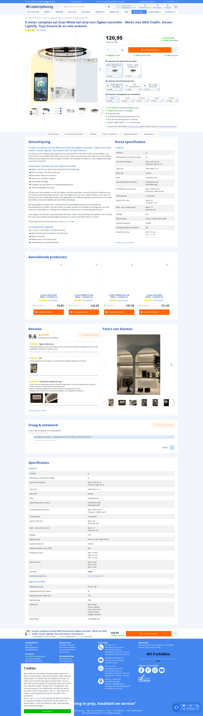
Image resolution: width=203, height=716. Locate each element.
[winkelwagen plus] (122, 50)
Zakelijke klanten (31, 650)
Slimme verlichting (49, 18)
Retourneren (64, 652)
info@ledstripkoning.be (114, 658)
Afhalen (73, 647)
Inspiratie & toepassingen (35, 656)
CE (89, 576)
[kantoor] (101, 681)
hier (55, 691)
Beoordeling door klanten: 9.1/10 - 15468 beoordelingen (101, 713)
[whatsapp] (165, 1)
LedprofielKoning (66, 663)
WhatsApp (190, 709)
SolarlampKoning (66, 661)
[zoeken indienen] (109, 6)
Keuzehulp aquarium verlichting (38, 663)
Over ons (28, 645)
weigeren (37, 698)
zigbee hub (66, 221)
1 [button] (172, 447)
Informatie (29, 654)
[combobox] (84, 6)
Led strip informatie (33, 658)
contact (127, 122)
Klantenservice (145, 7)
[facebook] (141, 670)
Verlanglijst (157, 7)
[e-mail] (101, 660)
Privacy (108, 711)
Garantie (62, 650)
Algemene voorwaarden (95, 711)
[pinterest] (148, 670)
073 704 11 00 (110, 666)
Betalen (72, 645)
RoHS (101, 576)
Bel (197, 709)
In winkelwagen (152, 50)
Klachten (71, 650)
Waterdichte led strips (34, 661)
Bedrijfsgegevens (32, 647)
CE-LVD (93, 576)
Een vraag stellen (165, 425)
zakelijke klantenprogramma (167, 126)
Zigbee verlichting (64, 18)
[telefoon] (101, 647)
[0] (175, 6)
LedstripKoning (31, 642)
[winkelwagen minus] (108, 50)
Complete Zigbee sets (80, 18)
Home (27, 18)
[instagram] (155, 670)
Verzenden (63, 647)
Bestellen (62, 645)
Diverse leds (36, 18)
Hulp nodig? (103, 642)
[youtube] (162, 670)
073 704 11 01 (110, 645)
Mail (183, 709)
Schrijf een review (91, 335)
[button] (99, 69)
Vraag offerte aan (133, 126)
